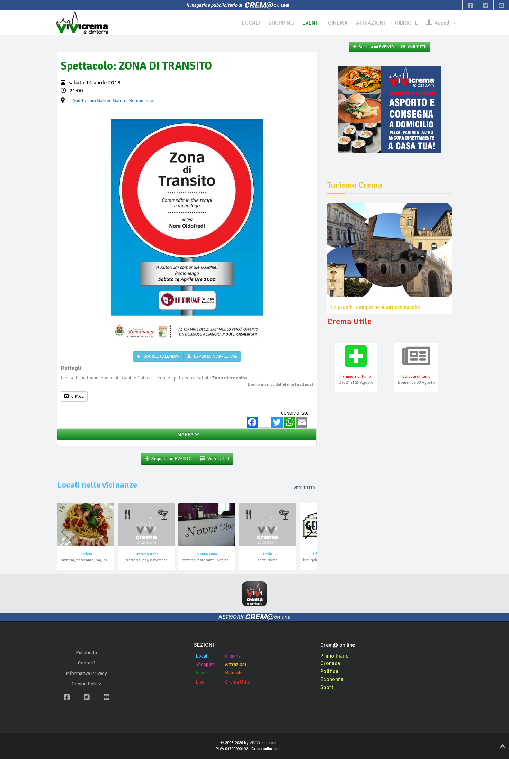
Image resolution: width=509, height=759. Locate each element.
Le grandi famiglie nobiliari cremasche (375, 307)
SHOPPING (281, 22)
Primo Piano (334, 655)
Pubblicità (86, 652)
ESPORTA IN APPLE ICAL (215, 356)
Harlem (86, 554)
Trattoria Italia (146, 554)
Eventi (202, 673)
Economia (331, 679)
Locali (202, 656)
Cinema (233, 656)
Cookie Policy (86, 684)
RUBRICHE (405, 22)
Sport (326, 687)
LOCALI (251, 22)
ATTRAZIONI (370, 22)
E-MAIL (77, 396)
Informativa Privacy (86, 673)
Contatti (86, 663)
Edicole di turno (416, 376)
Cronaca (330, 663)
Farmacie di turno (355, 376)
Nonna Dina (207, 554)
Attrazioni (235, 664)
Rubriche (234, 673)
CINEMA (338, 22)
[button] (308, 531)
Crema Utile (237, 682)
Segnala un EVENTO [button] (170, 459)
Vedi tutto (304, 488)
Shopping (205, 664)
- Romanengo (112, 101)
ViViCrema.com (263, 742)
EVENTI (311, 22)
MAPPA (185, 434)
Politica (329, 671)
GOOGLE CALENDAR (161, 356)
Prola (267, 554)
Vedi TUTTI (217, 459)
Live (200, 682)
